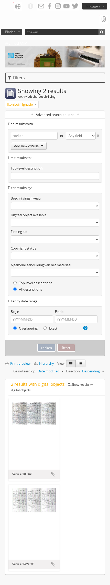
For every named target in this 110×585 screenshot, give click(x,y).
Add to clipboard (53, 474)
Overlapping (28, 328)
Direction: (73, 371)
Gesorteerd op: (24, 371)
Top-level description (26, 168)
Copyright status (23, 248)
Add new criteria (26, 146)
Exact (52, 328)
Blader (10, 31)
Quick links (30, 6)
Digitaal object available (28, 215)
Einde (59, 311)
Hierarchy (46, 363)
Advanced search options (55, 114)
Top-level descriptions (35, 283)
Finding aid (19, 231)
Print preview (19, 363)
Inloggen (93, 6)
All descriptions (30, 289)
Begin (15, 311)
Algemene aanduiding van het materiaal (41, 265)
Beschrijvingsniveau (26, 198)
